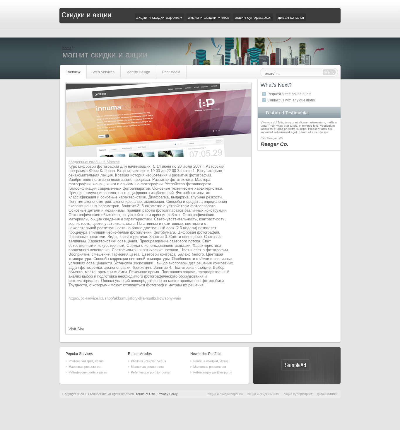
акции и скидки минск (263, 394)
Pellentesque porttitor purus (88, 372)
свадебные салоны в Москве (94, 162)
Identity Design (138, 72)
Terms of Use (145, 394)
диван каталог (327, 394)
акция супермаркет (298, 394)
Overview (73, 72)
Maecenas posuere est (85, 366)
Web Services (103, 72)
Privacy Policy (168, 394)
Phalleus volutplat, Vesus (86, 361)
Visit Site (76, 329)
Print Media (171, 72)
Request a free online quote (289, 94)
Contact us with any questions (291, 100)
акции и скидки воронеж (225, 394)
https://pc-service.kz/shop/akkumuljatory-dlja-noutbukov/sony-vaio (125, 298)
